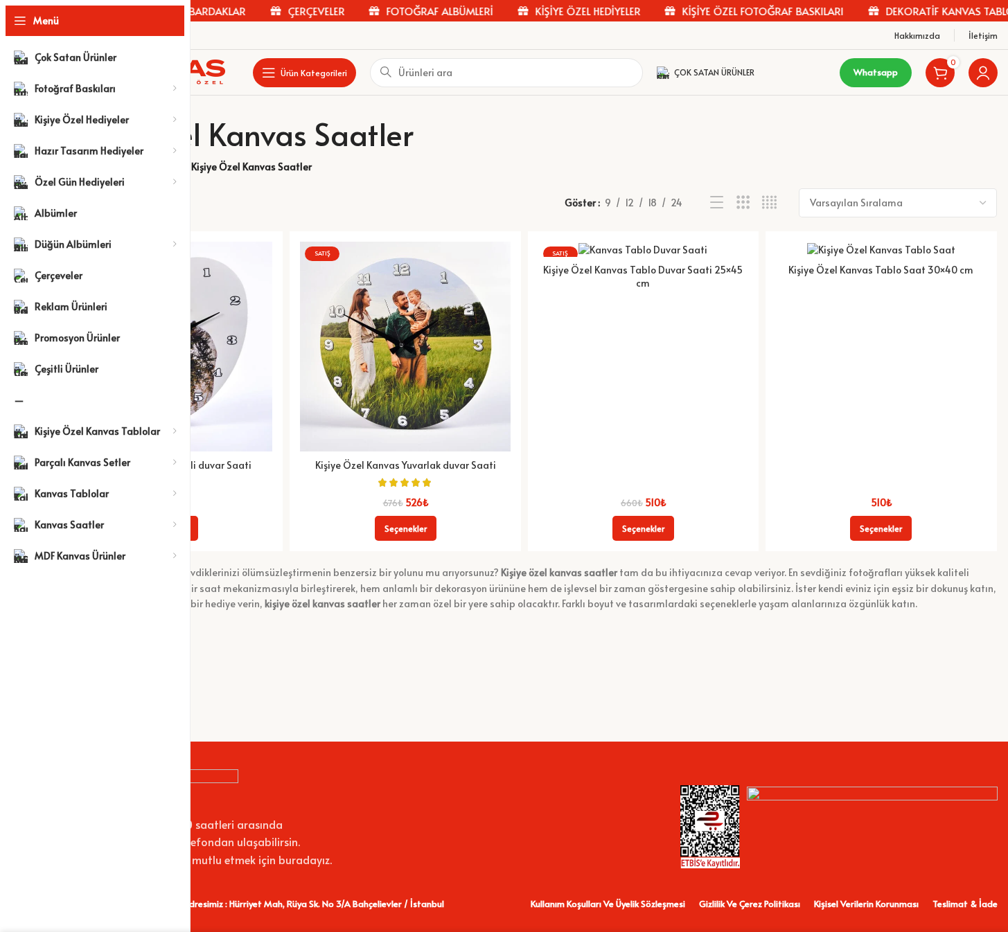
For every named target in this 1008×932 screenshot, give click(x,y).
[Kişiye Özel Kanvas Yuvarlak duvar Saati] (405, 346)
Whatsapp (876, 72)
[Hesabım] (983, 73)
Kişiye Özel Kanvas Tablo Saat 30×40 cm (880, 269)
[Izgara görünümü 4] (769, 202)
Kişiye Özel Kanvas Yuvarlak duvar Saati (405, 465)
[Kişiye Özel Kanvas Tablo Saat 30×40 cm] (881, 249)
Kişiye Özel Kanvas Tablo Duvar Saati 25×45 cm (643, 276)
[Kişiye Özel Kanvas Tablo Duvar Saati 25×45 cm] (643, 249)
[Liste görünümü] (716, 202)
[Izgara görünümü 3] (743, 202)
